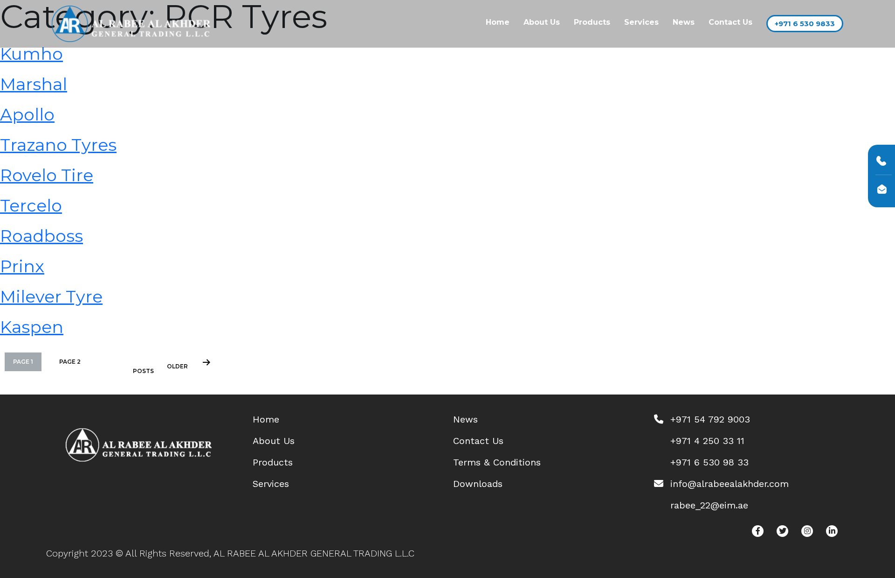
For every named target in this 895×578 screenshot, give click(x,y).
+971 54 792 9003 (710, 419)
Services (641, 22)
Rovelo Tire (46, 175)
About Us (541, 22)
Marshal (33, 84)
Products (592, 22)
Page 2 (70, 361)
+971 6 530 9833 (805, 23)
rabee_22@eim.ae (709, 505)
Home (497, 22)
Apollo (27, 114)
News (684, 22)
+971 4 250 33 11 (707, 440)
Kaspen (31, 327)
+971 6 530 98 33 (709, 462)
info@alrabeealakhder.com (729, 483)
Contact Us (730, 22)
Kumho (31, 53)
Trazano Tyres (58, 144)
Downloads (478, 483)
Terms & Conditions (497, 462)
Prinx (22, 266)
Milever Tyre (51, 296)
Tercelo (31, 205)
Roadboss (41, 236)
